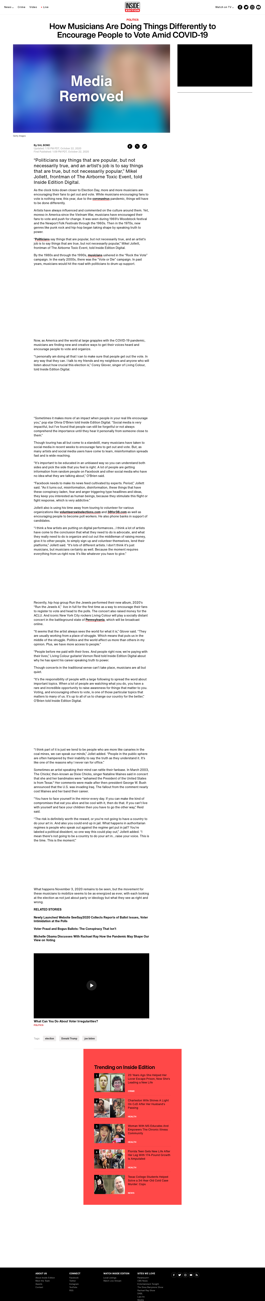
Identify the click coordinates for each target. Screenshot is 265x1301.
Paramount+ (143, 1277)
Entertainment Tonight (148, 1284)
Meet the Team (42, 1280)
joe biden (89, 969)
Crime (21, 7)
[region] (91, 916)
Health (132, 1047)
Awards (38, 1284)
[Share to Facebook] (130, 147)
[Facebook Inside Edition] (240, 7)
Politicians (42, 239)
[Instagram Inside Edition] (252, 7)
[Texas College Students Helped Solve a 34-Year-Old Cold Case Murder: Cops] (132, 1115)
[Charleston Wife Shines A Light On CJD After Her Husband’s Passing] (132, 1038)
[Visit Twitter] (179, 1275)
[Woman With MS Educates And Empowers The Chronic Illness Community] (132, 1064)
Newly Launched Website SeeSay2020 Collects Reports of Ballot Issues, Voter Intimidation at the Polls (91, 850)
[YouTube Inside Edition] (258, 7)
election (49, 969)
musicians (95, 255)
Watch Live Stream (112, 1280)
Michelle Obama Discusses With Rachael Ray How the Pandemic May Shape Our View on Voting (91, 869)
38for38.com (117, 442)
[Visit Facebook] (174, 1275)
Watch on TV (223, 7)
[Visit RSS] (196, 1275)
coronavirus (101, 198)
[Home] (132, 7)
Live (46, 7)
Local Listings (109, 1277)
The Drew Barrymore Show (150, 1287)
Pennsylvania (95, 550)
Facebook (74, 1277)
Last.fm (141, 1296)
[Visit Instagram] (185, 1275)
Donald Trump (69, 969)
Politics (133, 20)
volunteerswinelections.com (80, 442)
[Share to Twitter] (137, 147)
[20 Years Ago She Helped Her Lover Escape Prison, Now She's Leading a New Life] (132, 1013)
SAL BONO (43, 145)
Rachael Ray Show (146, 1290)
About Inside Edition (45, 1277)
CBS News (142, 1280)
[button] (91, 916)
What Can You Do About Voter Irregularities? (66, 952)
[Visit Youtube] (191, 1275)
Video (33, 7)
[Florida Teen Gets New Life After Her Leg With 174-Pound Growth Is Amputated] (132, 1089)
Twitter (72, 1280)
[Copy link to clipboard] (144, 147)
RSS (71, 1290)
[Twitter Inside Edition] (246, 7)
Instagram (74, 1284)
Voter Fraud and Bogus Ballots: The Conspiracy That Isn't (75, 859)
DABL (140, 1293)
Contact (39, 1287)
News (8, 7)
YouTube (73, 1287)
